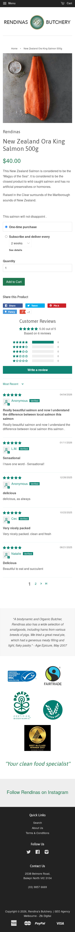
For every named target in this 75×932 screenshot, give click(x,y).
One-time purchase (23, 227)
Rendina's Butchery (40, 911)
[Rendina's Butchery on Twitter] (29, 852)
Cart (69, 3)
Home (14, 48)
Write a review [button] (38, 370)
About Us (37, 828)
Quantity (9, 261)
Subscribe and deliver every (30, 236)
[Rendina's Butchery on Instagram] (46, 852)
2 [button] (36, 583)
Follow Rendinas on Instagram (37, 792)
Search (37, 823)
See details (15, 250)
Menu (12, 3)
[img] (12, 395)
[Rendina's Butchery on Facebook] (37, 852)
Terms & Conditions (37, 833)
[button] (20, 342)
